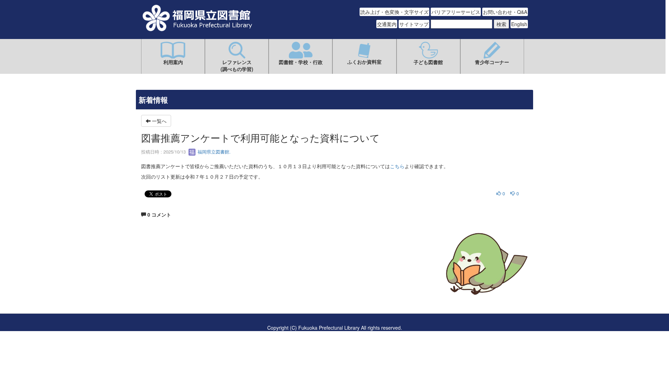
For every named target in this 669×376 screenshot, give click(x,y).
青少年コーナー (492, 61)
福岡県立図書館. (213, 151)
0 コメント (158, 214)
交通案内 (387, 24)
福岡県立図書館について (168, 284)
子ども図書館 (428, 61)
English (519, 24)
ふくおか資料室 (364, 61)
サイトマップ (414, 24)
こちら (397, 166)
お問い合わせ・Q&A (505, 11)
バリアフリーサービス (455, 11)
